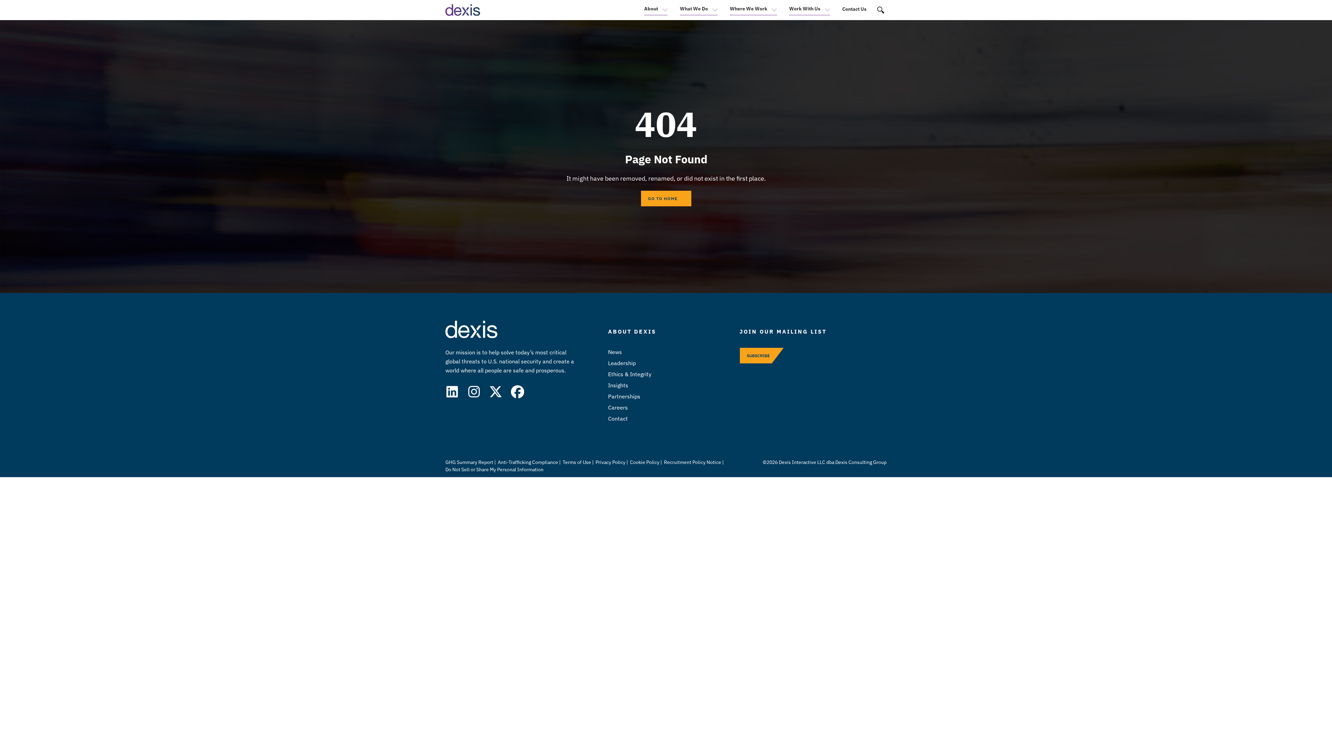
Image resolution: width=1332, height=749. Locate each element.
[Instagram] (473, 391)
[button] (881, 10)
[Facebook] (517, 391)
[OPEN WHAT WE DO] (713, 12)
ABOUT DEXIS (632, 331)
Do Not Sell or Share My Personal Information (494, 469)
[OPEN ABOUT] (663, 12)
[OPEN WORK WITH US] (825, 12)
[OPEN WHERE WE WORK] (772, 12)
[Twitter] (495, 391)
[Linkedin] (452, 391)
